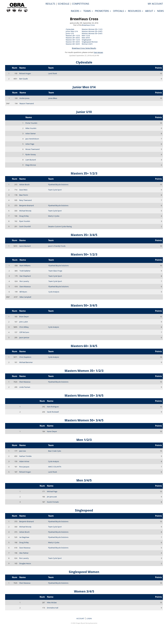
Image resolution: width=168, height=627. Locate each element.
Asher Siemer (30, 133)
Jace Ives (22, 451)
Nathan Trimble (25, 456)
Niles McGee (52, 602)
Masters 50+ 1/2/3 (73, 40)
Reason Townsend (27, 103)
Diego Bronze (30, 165)
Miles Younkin (30, 128)
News (160, 11)
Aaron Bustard (25, 246)
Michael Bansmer (26, 362)
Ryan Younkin (24, 221)
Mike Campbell (25, 297)
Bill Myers (23, 292)
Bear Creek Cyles (54, 451)
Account (80, 618)
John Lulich (23, 322)
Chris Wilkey (24, 327)
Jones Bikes (52, 98)
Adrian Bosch (24, 184)
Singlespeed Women (90, 42)
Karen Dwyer (52, 431)
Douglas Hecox (25, 563)
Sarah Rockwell (53, 412)
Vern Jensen (98, 52)
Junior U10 (70, 33)
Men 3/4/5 (86, 37)
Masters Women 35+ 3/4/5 (92, 31)
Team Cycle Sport (55, 190)
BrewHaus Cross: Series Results (84, 48)
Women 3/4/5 (87, 44)
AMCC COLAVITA (54, 466)
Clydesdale (70, 29)
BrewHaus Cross (84, 18)
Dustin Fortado (53, 502)
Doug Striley (24, 216)
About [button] (149, 11)
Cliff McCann (24, 332)
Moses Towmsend (32, 149)
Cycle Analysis (53, 292)
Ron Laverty (24, 281)
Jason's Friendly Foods (56, 246)
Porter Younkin (31, 123)
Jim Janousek (52, 496)
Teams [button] (87, 11)
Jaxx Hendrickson (32, 139)
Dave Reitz (23, 190)
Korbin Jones (24, 98)
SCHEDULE (63, 3)
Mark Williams (25, 265)
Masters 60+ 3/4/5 (73, 44)
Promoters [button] (102, 11)
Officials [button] (119, 11)
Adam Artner (24, 461)
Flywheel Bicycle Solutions (58, 184)
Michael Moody (25, 211)
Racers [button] (75, 11)
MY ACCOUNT (155, 3)
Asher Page (29, 144)
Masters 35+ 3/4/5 (73, 37)
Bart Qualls (23, 78)
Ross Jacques (24, 466)
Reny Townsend (25, 200)
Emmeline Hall (52, 608)
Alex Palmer (23, 553)
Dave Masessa (25, 286)
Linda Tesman (24, 387)
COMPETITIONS (80, 3)
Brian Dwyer (24, 316)
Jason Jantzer (24, 337)
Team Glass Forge (55, 271)
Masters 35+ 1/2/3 (73, 35)
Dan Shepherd (25, 276)
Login (89, 618)
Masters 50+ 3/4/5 (73, 42)
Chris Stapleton (25, 357)
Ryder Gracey (30, 154)
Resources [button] (135, 11)
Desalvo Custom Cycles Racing (60, 226)
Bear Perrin (23, 195)
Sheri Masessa (24, 382)
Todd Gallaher (25, 271)
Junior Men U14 (72, 31)
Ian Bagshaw (24, 537)
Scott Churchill (25, 226)
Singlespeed (86, 40)
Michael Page (52, 491)
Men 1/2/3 (86, 35)
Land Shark (52, 73)
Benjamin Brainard (26, 205)
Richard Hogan (25, 73)
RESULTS (50, 3)
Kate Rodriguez (53, 406)
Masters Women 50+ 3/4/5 (92, 33)
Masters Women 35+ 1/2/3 (92, 29)
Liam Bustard (30, 160)
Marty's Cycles (53, 216)
